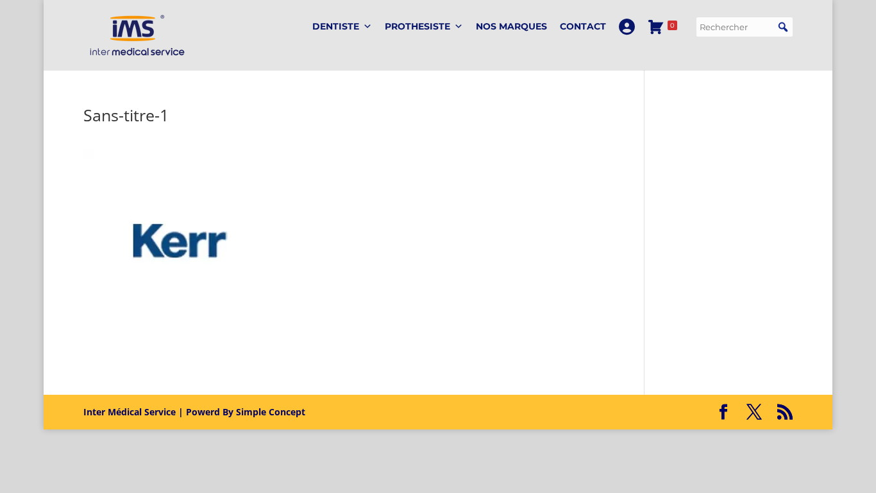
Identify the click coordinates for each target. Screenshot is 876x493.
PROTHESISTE (417, 26)
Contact (583, 26)
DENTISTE (335, 26)
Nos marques (511, 26)
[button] (783, 27)
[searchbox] (744, 27)
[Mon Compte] (626, 26)
